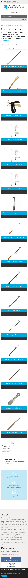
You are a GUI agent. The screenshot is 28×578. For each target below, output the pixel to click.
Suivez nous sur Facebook (11, 560)
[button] (23, 19)
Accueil (3, 25)
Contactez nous (11, 1)
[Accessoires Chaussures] (14, 7)
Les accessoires (9, 25)
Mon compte (15, 12)
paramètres (17, 573)
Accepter (4, 575)
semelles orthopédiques (7, 531)
